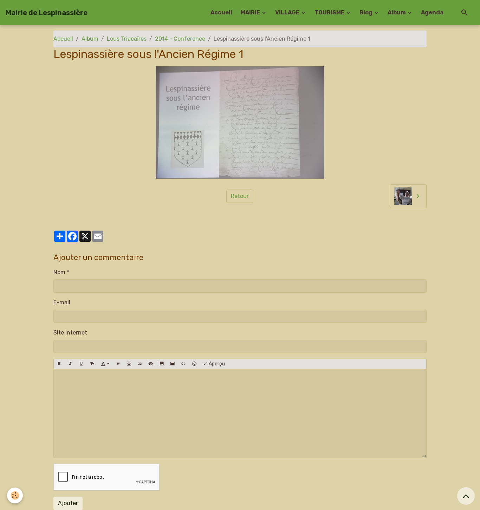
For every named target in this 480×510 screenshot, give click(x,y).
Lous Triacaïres (127, 38)
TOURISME (329, 12)
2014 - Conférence (180, 38)
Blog (366, 12)
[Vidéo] (172, 364)
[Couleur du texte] (105, 364)
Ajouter (68, 503)
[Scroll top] (466, 496)
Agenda (432, 12)
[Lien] (139, 364)
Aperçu (216, 364)
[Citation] (118, 364)
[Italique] (70, 364)
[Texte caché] (150, 364)
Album (397, 12)
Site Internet (70, 332)
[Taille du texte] (92, 364)
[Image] (161, 364)
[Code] (183, 364)
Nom (59, 272)
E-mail (61, 302)
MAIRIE (251, 12)
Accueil (221, 12)
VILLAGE (287, 12)
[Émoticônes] (194, 364)
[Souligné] (81, 364)
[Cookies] (15, 495)
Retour (240, 196)
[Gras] (59, 364)
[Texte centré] (129, 364)
